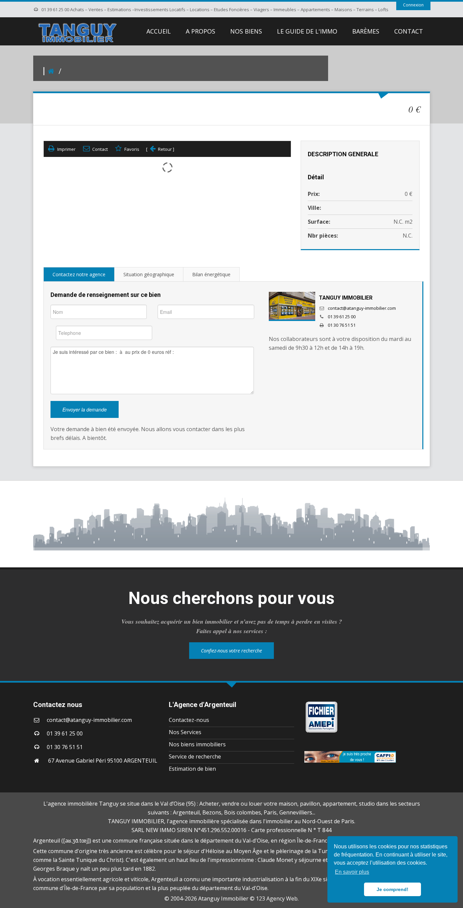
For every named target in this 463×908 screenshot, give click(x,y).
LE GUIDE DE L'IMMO (307, 31)
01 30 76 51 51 (342, 325)
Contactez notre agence (79, 274)
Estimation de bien (192, 768)
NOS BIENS (246, 31)
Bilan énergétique (211, 274)
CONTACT (408, 31)
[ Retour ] (160, 149)
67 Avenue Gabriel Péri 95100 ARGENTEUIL (102, 760)
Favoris (131, 149)
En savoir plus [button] (352, 872)
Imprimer (66, 149)
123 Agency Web (277, 898)
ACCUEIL (158, 31)
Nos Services (185, 732)
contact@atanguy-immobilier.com (362, 308)
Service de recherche (195, 756)
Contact (100, 149)
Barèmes (365, 31)
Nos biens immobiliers (197, 744)
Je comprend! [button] (392, 889)
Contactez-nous (189, 720)
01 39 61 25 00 (342, 317)
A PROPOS (200, 31)
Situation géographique (148, 274)
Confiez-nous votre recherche (231, 650)
